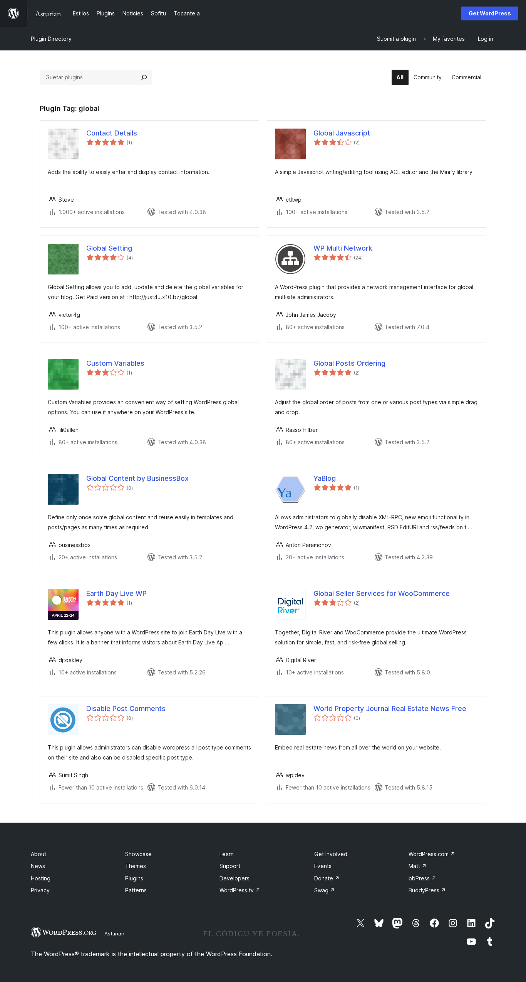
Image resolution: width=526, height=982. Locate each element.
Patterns (136, 890)
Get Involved (330, 854)
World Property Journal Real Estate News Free (389, 708)
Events (323, 866)
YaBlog (324, 478)
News (38, 866)
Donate (327, 878)
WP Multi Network (342, 248)
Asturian (114, 933)
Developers (234, 878)
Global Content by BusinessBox (137, 478)
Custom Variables (115, 363)
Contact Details (111, 133)
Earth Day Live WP (116, 593)
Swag (324, 890)
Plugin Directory (51, 38)
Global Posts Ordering (349, 363)
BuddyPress (427, 890)
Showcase (138, 854)
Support (229, 866)
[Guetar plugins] (144, 77)
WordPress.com (432, 854)
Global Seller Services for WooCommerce (381, 593)
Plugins (134, 878)
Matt (418, 866)
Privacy (40, 890)
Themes (135, 866)
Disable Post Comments (126, 708)
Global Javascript (341, 133)
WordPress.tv (239, 890)
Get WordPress (490, 13)
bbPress (422, 878)
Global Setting (109, 248)
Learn (226, 854)
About (38, 854)
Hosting (40, 878)
